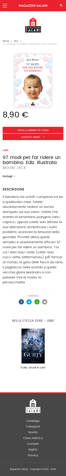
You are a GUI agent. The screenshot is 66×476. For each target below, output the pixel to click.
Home (6, 41)
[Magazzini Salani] (33, 6)
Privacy (33, 455)
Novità (32, 432)
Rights (33, 449)
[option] (33, 350)
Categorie (33, 426)
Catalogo (33, 421)
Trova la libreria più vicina (33, 130)
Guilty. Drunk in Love (32, 367)
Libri (16, 41)
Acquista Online (30, 137)
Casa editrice (33, 438)
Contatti (33, 443)
